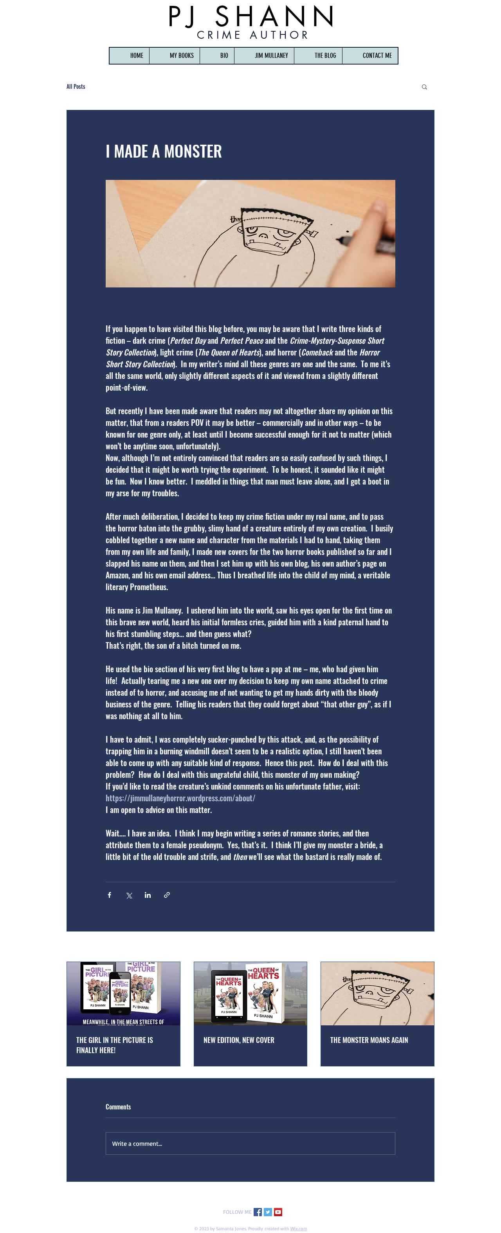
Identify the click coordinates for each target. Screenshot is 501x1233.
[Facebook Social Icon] (258, 1212)
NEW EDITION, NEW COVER (239, 1040)
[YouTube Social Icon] (278, 1212)
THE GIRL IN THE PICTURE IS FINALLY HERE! (114, 1045)
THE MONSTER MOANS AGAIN (369, 1040)
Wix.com (298, 1228)
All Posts (76, 86)
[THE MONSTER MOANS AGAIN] (377, 993)
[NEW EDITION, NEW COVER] (250, 993)
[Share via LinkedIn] (147, 895)
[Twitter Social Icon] (268, 1212)
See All (427, 947)
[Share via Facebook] (109, 895)
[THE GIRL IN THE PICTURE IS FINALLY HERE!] (123, 993)
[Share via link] (167, 895)
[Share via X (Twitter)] (128, 895)
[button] (174, 56)
